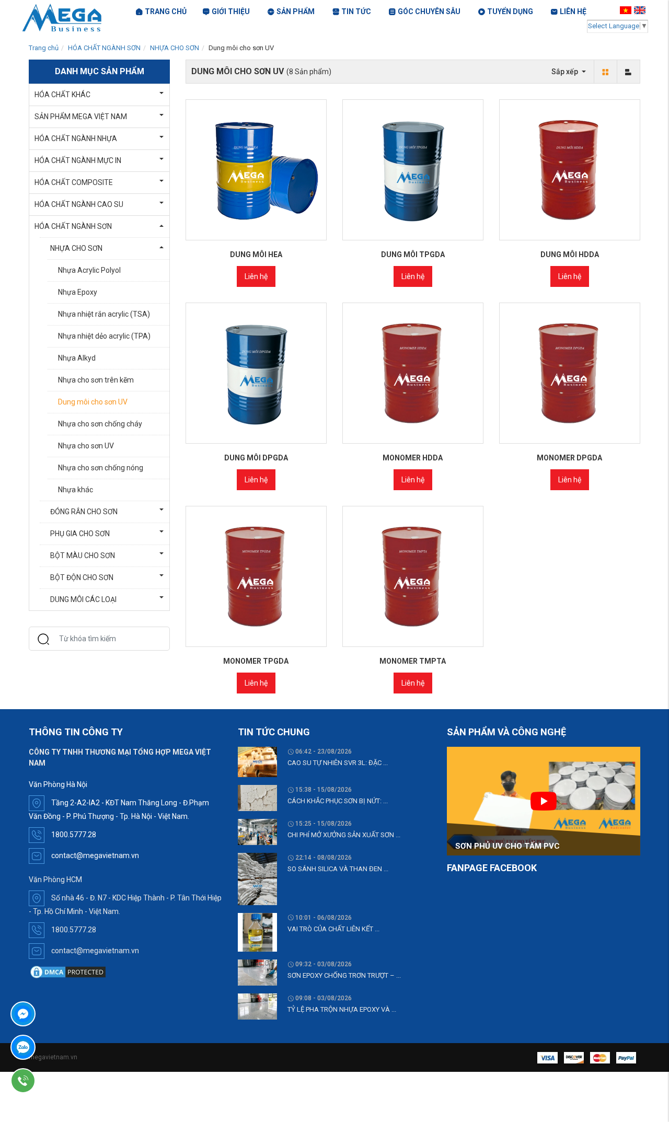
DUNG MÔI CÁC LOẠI (83, 599)
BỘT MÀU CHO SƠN (82, 555)
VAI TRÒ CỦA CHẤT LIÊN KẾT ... (333, 929)
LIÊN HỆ (573, 11)
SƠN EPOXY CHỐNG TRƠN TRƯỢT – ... (344, 975)
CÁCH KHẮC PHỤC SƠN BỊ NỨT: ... (337, 801)
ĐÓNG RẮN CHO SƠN (84, 511)
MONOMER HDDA (413, 458)
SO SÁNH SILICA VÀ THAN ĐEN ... (337, 869)
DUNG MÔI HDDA (569, 254)
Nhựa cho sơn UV (86, 446)
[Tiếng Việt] (627, 10)
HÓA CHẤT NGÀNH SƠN (104, 48)
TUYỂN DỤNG (510, 11)
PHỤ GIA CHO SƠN (80, 533)
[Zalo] (52, 1047)
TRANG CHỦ (166, 11)
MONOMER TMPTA (412, 661)
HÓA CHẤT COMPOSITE (73, 182)
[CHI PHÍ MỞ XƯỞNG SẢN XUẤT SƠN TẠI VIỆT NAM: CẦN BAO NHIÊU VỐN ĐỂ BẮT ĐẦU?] (257, 831)
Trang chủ (44, 48)
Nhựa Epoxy (77, 292)
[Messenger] (52, 1013)
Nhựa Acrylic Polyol (89, 270)
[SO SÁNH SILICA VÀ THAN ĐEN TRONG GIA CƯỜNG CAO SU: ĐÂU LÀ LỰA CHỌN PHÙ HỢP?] (257, 878)
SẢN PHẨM (295, 11)
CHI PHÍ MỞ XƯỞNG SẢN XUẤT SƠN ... (343, 835)
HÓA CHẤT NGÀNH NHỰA (75, 138)
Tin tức (356, 11)
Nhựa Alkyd (77, 358)
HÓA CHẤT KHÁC (62, 94)
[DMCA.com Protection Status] (68, 971)
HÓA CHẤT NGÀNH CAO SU (78, 204)
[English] (641, 10)
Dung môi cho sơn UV (93, 402)
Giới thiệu (231, 11)
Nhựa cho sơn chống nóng (100, 468)
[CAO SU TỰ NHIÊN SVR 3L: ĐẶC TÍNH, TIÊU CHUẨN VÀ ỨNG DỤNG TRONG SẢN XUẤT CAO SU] (257, 761)
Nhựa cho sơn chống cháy (100, 424)
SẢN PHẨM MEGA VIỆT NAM (80, 116)
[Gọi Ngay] (52, 1080)
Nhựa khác (75, 489)
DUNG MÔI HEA (256, 254)
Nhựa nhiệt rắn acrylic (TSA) (104, 314)
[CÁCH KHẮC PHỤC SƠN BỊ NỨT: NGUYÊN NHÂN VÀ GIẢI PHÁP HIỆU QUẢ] (257, 797)
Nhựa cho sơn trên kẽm (96, 380)
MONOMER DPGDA (569, 458)
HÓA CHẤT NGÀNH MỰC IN (77, 160)
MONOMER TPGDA (256, 661)
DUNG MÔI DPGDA (256, 458)
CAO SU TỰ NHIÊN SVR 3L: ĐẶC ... (337, 763)
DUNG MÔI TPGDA (413, 254)
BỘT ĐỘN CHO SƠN (81, 577)
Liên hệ (256, 276)
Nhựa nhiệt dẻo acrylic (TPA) (104, 336)
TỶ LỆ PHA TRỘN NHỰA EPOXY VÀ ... (341, 1009)
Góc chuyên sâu (429, 11)
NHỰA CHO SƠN (174, 48)
